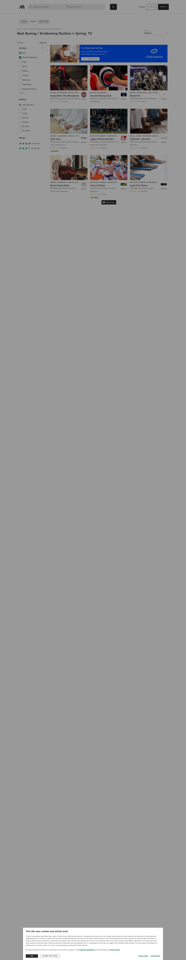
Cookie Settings (50, 956)
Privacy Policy (115, 950)
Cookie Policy (155, 956)
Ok (32, 956)
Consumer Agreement (86, 950)
